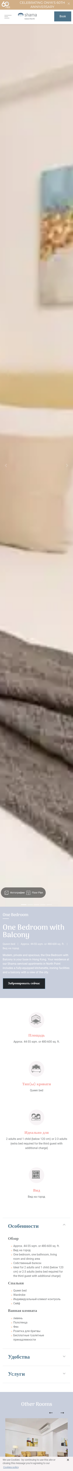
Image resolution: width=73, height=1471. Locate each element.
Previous (51, 1412)
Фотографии (17, 892)
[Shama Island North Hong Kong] (27, 16)
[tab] (36, 1226)
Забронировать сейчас (24, 983)
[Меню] (8, 16)
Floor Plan (37, 892)
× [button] (68, 1459)
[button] (6, 465)
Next (62, 1412)
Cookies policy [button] (11, 1467)
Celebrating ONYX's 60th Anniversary (42, 5)
